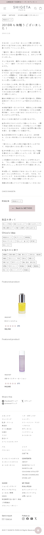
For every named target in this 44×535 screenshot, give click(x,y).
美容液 (4, 426)
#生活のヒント (7, 19)
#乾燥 (29, 266)
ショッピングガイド (9, 486)
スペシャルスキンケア (10, 442)
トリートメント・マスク (31, 422)
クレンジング (7, 419)
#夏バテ (31, 258)
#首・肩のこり (23, 254)
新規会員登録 (27, 486)
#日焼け (22, 266)
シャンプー (26, 419)
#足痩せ (26, 270)
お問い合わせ (27, 496)
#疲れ (5, 258)
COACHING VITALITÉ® (30, 471)
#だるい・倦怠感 (35, 254)
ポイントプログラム (9, 490)
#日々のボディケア (34, 224)
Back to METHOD (23, 208)
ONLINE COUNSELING (30, 475)
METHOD (12, 15)
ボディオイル (27, 429)
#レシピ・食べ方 (23, 241)
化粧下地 (25, 453)
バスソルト (6, 450)
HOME (4, 15)
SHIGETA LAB (27, 468)
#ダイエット (13, 266)
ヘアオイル (26, 426)
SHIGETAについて (28, 465)
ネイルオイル (27, 435)
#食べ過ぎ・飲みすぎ (29, 262)
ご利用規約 (6, 502)
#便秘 (5, 266)
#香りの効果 (20, 228)
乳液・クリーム (7, 422)
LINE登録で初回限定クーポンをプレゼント (22, 2)
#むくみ (5, 270)
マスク (4, 435)
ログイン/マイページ (29, 490)
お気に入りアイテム (29, 493)
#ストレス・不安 (15, 258)
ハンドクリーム (27, 432)
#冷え (24, 258)
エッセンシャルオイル (10, 462)
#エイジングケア (16, 270)
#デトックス (16, 262)
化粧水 (4, 432)
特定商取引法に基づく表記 (11, 499)
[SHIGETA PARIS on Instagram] (23, 518)
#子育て (33, 241)
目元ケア (5, 438)
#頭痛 (5, 254)
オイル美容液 (7, 429)
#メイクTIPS (7, 224)
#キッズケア (7, 245)
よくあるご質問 (7, 493)
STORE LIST (26, 478)
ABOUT (25, 462)
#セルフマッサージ (9, 241)
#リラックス (19, 237)
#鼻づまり (6, 262)
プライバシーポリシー (10, 506)
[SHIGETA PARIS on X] (36, 518)
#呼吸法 (27, 237)
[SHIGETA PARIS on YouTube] (32, 518)
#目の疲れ (13, 254)
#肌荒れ (36, 266)
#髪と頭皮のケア (8, 228)
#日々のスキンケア (20, 224)
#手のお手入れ (31, 228)
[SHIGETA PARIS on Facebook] (27, 518)
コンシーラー (27, 450)
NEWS (4, 496)
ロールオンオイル (8, 465)
